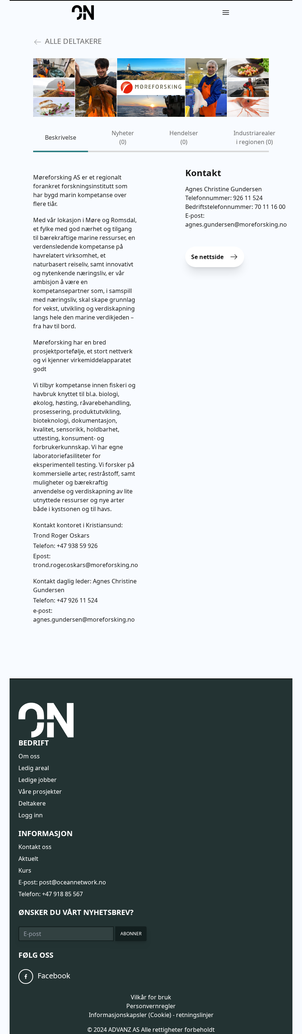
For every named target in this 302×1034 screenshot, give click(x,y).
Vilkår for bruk (151, 997)
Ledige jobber (37, 780)
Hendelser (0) (183, 137)
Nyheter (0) (123, 137)
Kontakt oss (35, 847)
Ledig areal (33, 768)
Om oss (29, 756)
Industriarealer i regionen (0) (254, 137)
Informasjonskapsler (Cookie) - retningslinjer (151, 1015)
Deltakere (32, 803)
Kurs (24, 870)
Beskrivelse (60, 137)
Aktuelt (28, 859)
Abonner (130, 933)
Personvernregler (151, 1006)
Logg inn (30, 815)
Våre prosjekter (40, 791)
